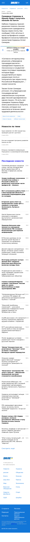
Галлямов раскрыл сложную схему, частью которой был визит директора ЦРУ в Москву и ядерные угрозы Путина (13, 169)
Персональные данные (19, 513)
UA (27, 3)
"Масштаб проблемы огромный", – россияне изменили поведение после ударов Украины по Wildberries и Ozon (13, 308)
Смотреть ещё (8, 448)
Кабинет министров (19, 119)
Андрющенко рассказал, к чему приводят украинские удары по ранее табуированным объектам (12, 273)
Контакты (5, 516)
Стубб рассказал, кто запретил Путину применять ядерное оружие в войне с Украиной (14, 319)
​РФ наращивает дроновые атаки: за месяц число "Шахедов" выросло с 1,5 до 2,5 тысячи (13, 407)
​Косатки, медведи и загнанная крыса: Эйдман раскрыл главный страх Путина (14, 430)
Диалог (3, 11)
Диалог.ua (13, 523)
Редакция (5, 512)
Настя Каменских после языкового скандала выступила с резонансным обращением (12, 217)
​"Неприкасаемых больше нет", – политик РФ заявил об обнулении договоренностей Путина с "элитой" (14, 296)
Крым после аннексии (9, 116)
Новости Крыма (7, 119)
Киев (19, 116)
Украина (9, 11)
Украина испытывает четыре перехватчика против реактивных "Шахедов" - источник (13, 396)
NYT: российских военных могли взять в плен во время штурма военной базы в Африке (13, 329)
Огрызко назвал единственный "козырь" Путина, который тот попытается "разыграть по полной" (12, 361)
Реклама (17, 508)
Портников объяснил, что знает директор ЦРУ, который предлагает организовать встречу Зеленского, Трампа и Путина (14, 385)
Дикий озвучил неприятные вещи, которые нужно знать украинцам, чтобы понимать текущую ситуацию (13, 251)
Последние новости (13, 161)
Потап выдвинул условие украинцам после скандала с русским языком (13, 339)
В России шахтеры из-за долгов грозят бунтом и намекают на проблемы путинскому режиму (11, 240)
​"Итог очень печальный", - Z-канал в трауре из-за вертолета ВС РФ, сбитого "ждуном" (13, 440)
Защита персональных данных (19, 517)
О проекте (5, 508)
